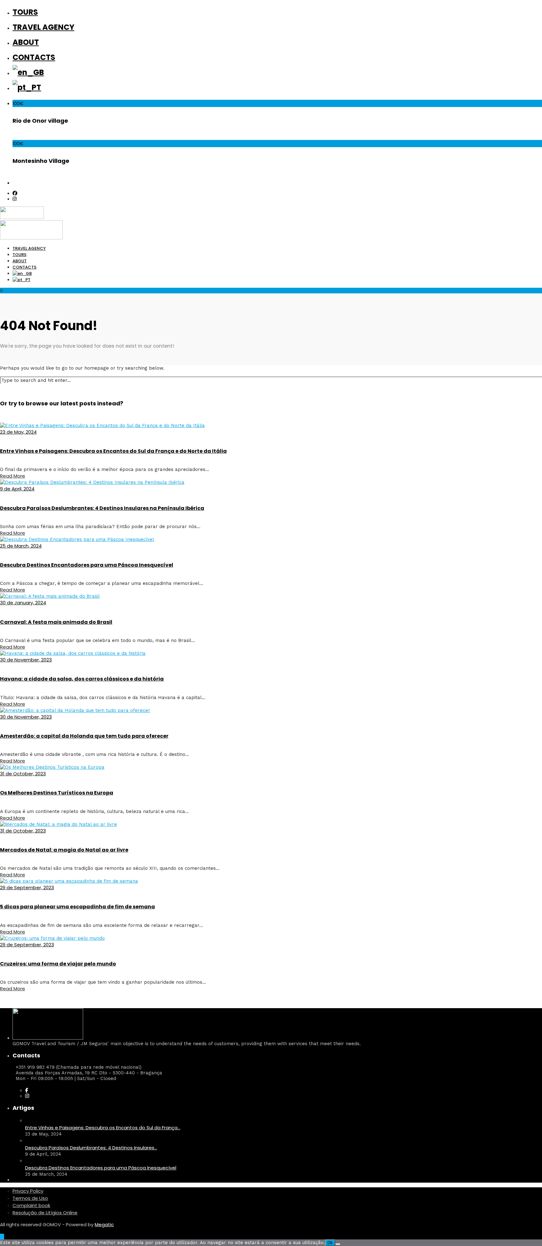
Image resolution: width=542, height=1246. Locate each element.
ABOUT (26, 42)
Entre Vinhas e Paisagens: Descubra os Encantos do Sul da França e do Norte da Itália (113, 451)
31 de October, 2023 (23, 773)
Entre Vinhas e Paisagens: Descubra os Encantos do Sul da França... (102, 1127)
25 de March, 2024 (21, 546)
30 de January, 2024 (23, 602)
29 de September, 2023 (27, 887)
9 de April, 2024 (17, 488)
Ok (330, 1242)
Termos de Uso (30, 1198)
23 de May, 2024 (18, 432)
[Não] (337, 1244)
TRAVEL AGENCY (43, 27)
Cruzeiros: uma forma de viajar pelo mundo (58, 963)
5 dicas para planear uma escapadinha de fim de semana (77, 906)
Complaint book (31, 1205)
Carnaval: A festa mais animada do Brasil (56, 622)
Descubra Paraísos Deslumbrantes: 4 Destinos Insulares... (91, 1147)
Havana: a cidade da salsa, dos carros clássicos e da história (82, 678)
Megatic (104, 1224)
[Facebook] (26, 1090)
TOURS (25, 12)
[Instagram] (15, 199)
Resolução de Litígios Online (45, 1212)
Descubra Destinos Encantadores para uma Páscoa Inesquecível (86, 565)
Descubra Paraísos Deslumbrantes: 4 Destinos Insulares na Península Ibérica (102, 508)
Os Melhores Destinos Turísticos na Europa (56, 792)
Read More (12, 476)
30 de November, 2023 (26, 659)
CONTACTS (34, 57)
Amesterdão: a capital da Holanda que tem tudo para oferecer (84, 736)
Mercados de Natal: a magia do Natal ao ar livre (64, 849)
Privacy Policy (28, 1191)
